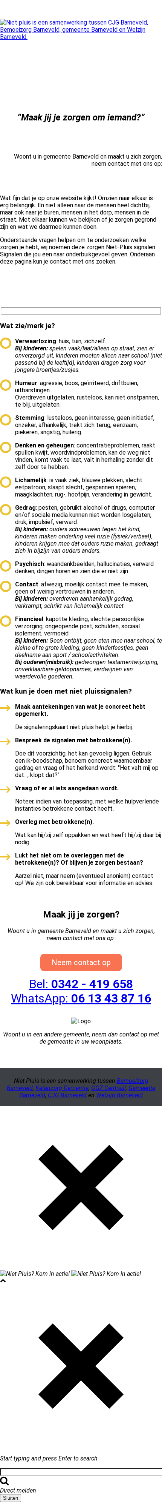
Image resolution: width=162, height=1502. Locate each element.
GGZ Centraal (108, 1088)
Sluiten (10, 1498)
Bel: (81, 984)
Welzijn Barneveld (119, 1095)
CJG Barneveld (67, 1095)
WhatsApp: (81, 998)
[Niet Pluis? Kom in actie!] (81, 36)
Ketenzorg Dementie (62, 1088)
